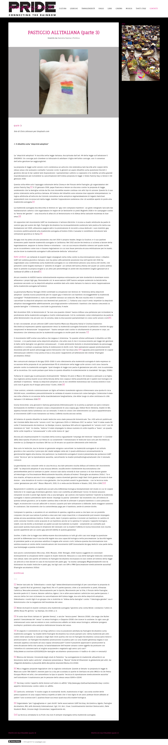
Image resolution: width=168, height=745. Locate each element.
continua (18, 573)
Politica (76, 38)
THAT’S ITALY (141, 8)
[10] (104, 483)
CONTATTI (154, 8)
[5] (40, 271)
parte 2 (17, 125)
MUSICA (129, 8)
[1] (31, 187)
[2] (33, 202)
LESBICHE (74, 8)
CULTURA (62, 8)
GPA (80, 349)
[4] (41, 234)
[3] (20, 216)
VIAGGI (101, 8)
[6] (110, 318)
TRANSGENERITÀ (88, 8)
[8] (63, 384)
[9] (39, 399)
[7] (88, 332)
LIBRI (110, 8)
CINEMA (119, 8)
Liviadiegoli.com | (40, 742)
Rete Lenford (20, 257)
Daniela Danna (64, 38)
